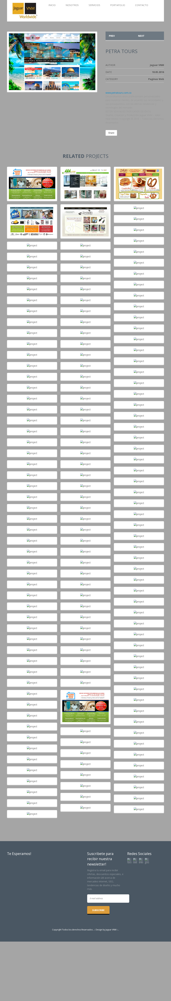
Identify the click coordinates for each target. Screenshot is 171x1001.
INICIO (52, 5)
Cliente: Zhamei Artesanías (85, 218)
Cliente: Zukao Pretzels (139, 180)
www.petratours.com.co (118, 92)
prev (112, 35)
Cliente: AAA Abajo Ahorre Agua (32, 180)
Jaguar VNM (111, 929)
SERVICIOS (94, 5)
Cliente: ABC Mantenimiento (32, 218)
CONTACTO (141, 5)
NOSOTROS (72, 5)
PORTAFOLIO (117, 5)
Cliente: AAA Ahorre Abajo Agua (85, 704)
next (141, 35)
